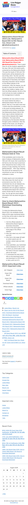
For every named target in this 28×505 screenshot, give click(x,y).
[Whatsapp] (15, 297)
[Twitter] (6, 297)
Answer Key (5, 380)
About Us (5, 410)
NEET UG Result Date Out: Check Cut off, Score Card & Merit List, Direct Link (13, 342)
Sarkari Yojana (6, 390)
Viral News (5, 393)
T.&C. (3, 418)
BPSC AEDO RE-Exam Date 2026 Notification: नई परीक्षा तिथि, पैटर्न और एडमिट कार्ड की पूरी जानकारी (13, 432)
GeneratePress (14, 502)
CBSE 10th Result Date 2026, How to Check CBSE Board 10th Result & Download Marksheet (13, 457)
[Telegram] (9, 297)
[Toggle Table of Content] (18, 53)
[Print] (21, 297)
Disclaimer (5, 415)
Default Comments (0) (7, 356)
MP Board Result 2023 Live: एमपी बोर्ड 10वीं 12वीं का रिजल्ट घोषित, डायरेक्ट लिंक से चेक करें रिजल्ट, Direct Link (13, 336)
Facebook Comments (7, 357)
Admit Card (5, 377)
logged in (13, 361)
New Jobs (5, 385)
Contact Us (5, 413)
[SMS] (18, 297)
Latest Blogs (8, 308)
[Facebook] (12, 297)
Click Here (20, 270)
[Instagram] (3, 297)
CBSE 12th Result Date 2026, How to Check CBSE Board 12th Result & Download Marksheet (13, 451)
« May (4, 494)
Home (4, 405)
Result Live (15, 308)
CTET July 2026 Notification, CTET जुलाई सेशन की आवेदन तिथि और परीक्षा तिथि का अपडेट (13, 438)
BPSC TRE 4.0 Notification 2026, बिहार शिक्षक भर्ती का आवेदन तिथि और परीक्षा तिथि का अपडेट (13, 445)
